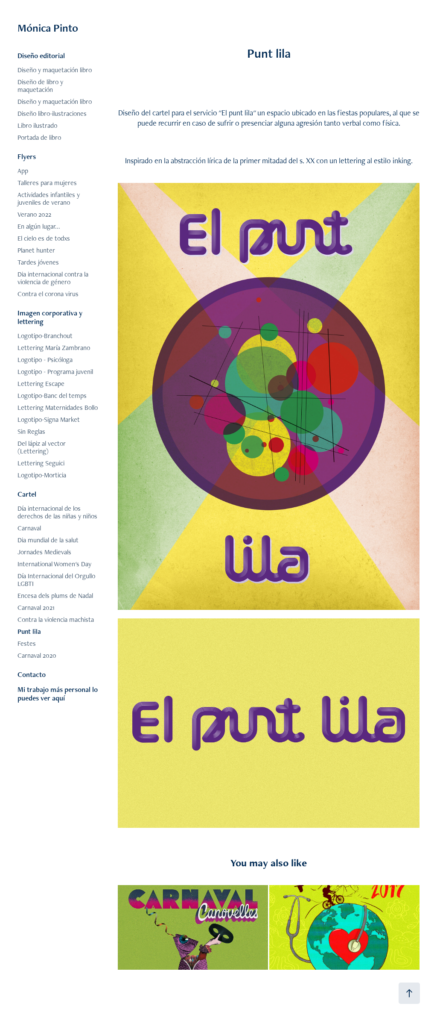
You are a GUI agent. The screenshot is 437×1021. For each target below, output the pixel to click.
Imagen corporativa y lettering (49, 317)
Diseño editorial (41, 55)
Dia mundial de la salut (48, 540)
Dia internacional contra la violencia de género (52, 278)
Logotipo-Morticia (41, 475)
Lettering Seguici (40, 463)
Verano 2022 (34, 214)
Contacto (31, 674)
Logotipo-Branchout (45, 335)
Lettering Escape (40, 383)
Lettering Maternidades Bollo (57, 407)
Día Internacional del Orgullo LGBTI (56, 579)
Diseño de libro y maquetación (40, 85)
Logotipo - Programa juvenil (55, 371)
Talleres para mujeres (47, 182)
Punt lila (29, 631)
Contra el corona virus (48, 293)
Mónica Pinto (47, 28)
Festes (26, 643)
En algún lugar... (38, 226)
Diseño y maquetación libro (54, 69)
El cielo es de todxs (43, 238)
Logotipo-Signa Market (48, 419)
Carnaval (29, 528)
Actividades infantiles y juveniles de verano (48, 198)
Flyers (26, 156)
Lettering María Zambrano (53, 347)
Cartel (26, 494)
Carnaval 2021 (36, 607)
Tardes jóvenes (38, 262)
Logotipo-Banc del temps (52, 395)
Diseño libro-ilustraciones (52, 113)
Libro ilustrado (37, 125)
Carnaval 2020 (36, 655)
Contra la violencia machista (55, 619)
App (22, 170)
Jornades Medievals (44, 551)
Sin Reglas (31, 431)
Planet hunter (36, 250)
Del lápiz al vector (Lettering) (41, 447)
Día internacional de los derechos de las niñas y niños (57, 512)
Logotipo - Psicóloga (45, 359)
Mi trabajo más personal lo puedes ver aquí (57, 694)
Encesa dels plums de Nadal (55, 595)
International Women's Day (54, 563)
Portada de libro (39, 137)
